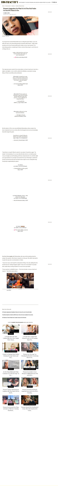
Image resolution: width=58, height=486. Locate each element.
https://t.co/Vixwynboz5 (21, 138)
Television (27, 2)
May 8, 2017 (24, 57)
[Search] (52, 2)
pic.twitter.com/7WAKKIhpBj (20, 198)
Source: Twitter (5, 36)
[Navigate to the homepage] (9, 2)
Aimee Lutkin (7, 12)
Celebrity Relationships (20, 5)
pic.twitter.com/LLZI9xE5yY (20, 227)
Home (3, 5)
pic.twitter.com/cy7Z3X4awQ (20, 166)
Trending (32, 2)
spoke (11, 256)
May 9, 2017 (24, 102)
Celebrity (13, 5)
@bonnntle (15, 76)
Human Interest (42, 2)
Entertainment (22, 2)
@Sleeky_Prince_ (21, 195)
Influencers (36, 2)
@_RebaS (20, 164)
